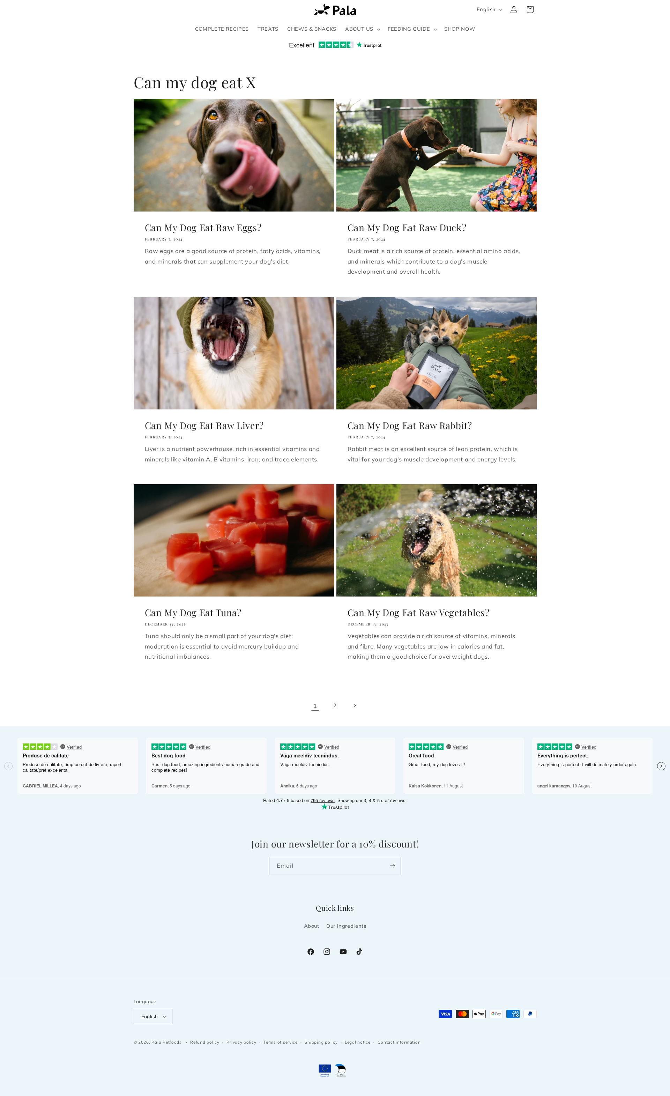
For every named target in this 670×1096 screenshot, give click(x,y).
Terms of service (280, 1042)
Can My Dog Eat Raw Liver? (204, 425)
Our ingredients (346, 926)
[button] (362, 29)
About (311, 926)
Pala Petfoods (166, 1042)
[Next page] (355, 705)
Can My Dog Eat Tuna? (192, 613)
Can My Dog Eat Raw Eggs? (202, 228)
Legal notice (358, 1042)
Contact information (399, 1042)
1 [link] (315, 705)
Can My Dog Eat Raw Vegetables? (419, 613)
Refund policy (204, 1042)
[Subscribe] (393, 865)
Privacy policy (241, 1042)
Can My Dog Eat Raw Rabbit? (410, 425)
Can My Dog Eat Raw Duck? (407, 228)
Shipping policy (321, 1042)
